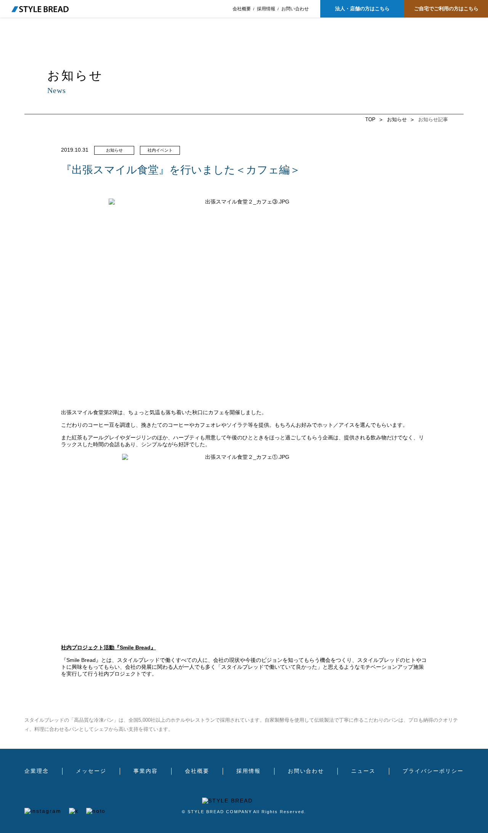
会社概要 (242, 8)
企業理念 (36, 771)
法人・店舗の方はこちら (362, 8)
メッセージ (91, 771)
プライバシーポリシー (433, 771)
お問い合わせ (295, 8)
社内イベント (160, 150)
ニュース (363, 771)
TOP (370, 119)
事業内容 (145, 771)
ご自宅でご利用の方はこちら (446, 8)
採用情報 (266, 8)
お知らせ (397, 119)
